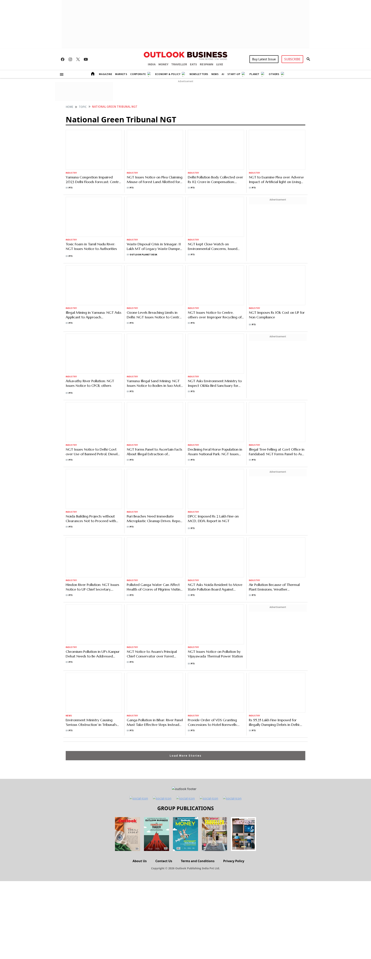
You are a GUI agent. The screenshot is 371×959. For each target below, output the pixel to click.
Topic (83, 107)
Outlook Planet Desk (143, 208)
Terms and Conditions (197, 626)
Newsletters (199, 74)
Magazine (105, 74)
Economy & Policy (167, 74)
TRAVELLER (179, 64)
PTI (70, 157)
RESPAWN (206, 64)
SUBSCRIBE (292, 59)
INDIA (152, 64)
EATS (193, 64)
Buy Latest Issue (264, 59)
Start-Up (233, 74)
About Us (140, 626)
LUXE (219, 64)
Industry (71, 142)
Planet (254, 74)
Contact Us (163, 626)
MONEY (163, 64)
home (69, 107)
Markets (121, 74)
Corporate (138, 74)
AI (223, 74)
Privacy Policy (233, 626)
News (215, 74)
